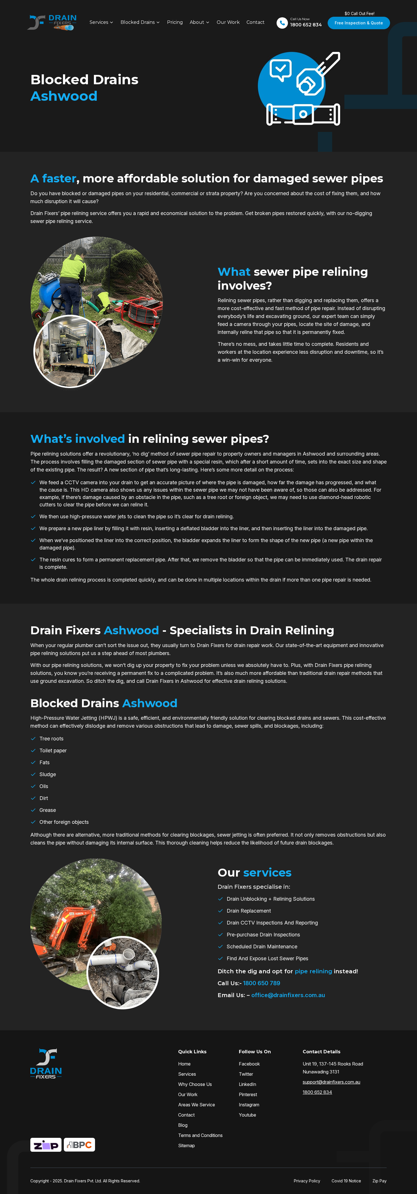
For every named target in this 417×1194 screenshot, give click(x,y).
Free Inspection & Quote (359, 22)
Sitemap (186, 1145)
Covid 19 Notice (346, 1180)
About (197, 22)
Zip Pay (379, 1180)
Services (99, 22)
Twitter (246, 1074)
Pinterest (248, 1094)
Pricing (175, 22)
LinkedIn (247, 1084)
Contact (256, 22)
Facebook (249, 1064)
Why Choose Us (195, 1084)
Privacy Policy (307, 1180)
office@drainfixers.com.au (288, 995)
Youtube (247, 1115)
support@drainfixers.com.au (331, 1082)
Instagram (249, 1104)
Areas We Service (196, 1104)
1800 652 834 (317, 1092)
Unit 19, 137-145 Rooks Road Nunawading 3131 (333, 1068)
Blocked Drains (138, 22)
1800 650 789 (261, 983)
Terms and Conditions (200, 1135)
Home (184, 1064)
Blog (183, 1125)
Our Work (228, 22)
